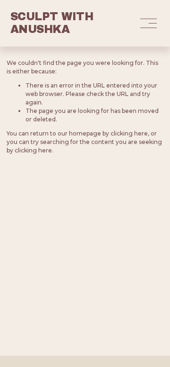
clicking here (129, 133)
